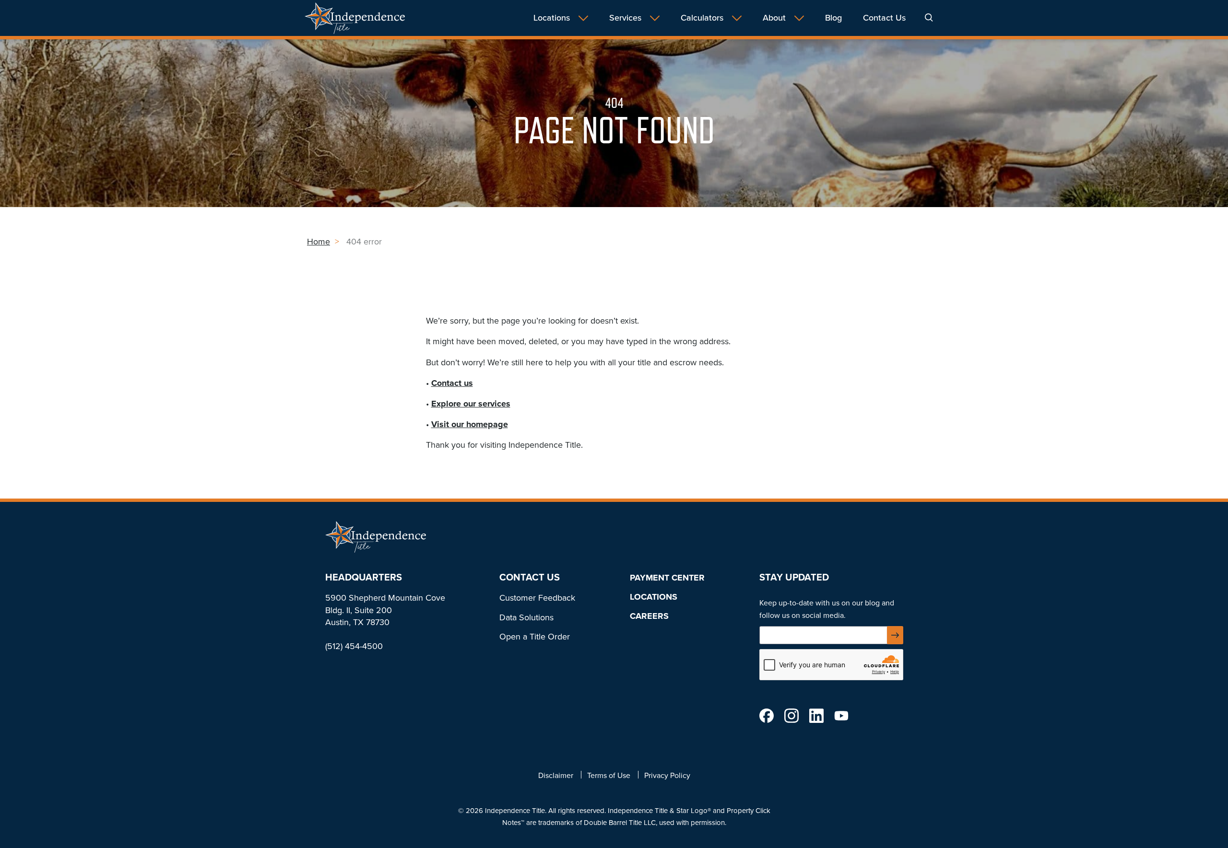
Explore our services (470, 403)
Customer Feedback (537, 598)
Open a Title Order (534, 636)
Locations (551, 18)
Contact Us (884, 18)
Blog (833, 18)
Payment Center (667, 577)
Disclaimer (555, 775)
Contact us (452, 383)
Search (929, 17)
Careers (649, 616)
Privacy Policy (667, 775)
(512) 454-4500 (354, 646)
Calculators (702, 18)
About (774, 18)
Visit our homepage (469, 424)
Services (625, 18)
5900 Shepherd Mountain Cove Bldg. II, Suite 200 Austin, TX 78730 (385, 610)
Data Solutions (526, 617)
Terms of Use (608, 775)
